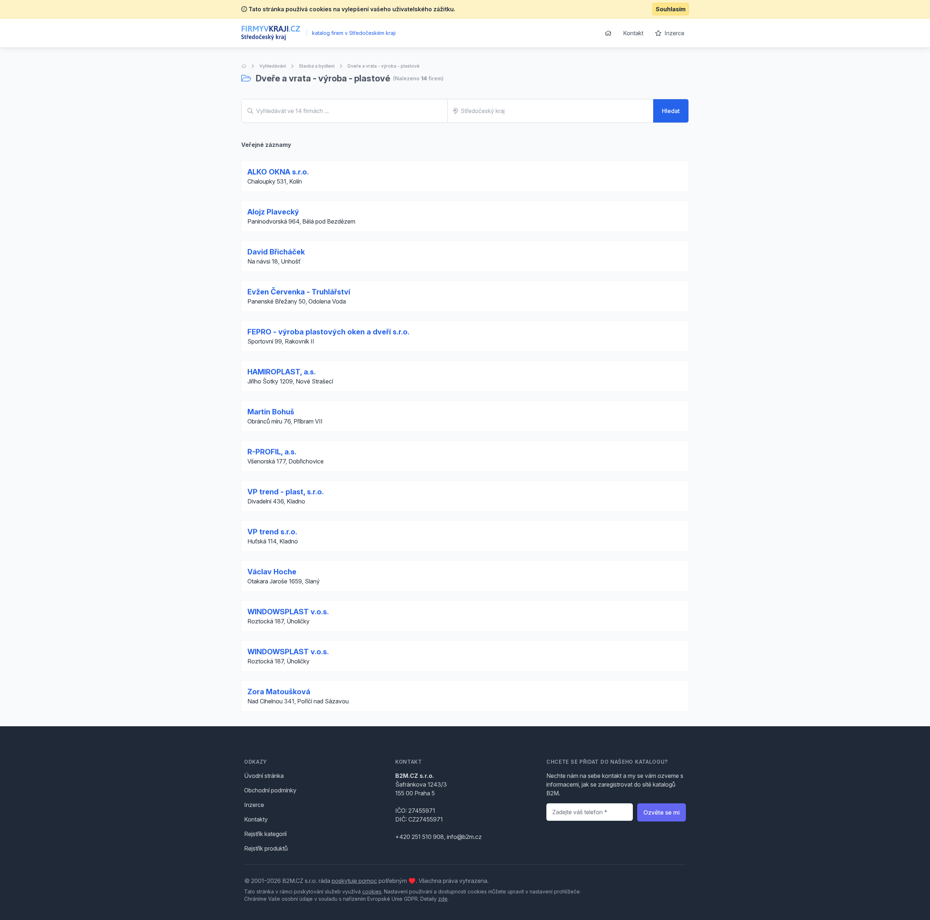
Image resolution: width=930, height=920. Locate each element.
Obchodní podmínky (270, 790)
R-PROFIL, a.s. (271, 451)
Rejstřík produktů (266, 848)
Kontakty (256, 819)
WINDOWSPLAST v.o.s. (288, 611)
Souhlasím (671, 9)
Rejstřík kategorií (265, 833)
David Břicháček (276, 252)
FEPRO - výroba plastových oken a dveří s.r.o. (328, 332)
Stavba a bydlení (317, 66)
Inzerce (673, 33)
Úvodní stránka (264, 775)
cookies (371, 891)
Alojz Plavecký (273, 212)
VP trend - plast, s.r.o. (285, 491)
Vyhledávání (272, 66)
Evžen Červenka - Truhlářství (298, 292)
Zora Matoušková (278, 691)
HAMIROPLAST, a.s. (281, 371)
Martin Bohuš (270, 411)
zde (443, 899)
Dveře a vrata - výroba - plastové (384, 66)
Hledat (671, 111)
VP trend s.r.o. (272, 531)
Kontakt (633, 33)
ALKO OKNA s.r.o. (278, 172)
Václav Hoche (271, 571)
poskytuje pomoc (354, 880)
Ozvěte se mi (661, 812)
